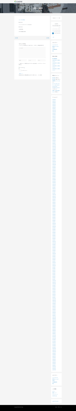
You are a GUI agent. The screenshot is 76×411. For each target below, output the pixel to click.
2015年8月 (53, 211)
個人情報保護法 (54, 58)
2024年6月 (54, 135)
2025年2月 (54, 123)
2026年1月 (53, 108)
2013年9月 (53, 244)
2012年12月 (54, 253)
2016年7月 (53, 200)
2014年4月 (53, 235)
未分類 (53, 380)
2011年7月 (53, 270)
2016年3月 (54, 205)
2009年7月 (54, 306)
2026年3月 (54, 107)
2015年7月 (53, 212)
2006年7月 (54, 356)
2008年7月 (54, 324)
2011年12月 (54, 262)
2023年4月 (54, 155)
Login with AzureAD (55, 401)
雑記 (24, 19)
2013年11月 (54, 241)
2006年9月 (54, 353)
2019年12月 (54, 184)
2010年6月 (54, 289)
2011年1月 (53, 279)
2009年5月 (54, 309)
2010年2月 (53, 295)
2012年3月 (53, 258)
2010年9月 (53, 285)
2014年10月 (54, 226)
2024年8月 (54, 132)
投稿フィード (54, 392)
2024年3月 (54, 140)
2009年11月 (54, 300)
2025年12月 (54, 110)
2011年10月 (54, 265)
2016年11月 (54, 196)
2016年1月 (53, 208)
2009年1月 (53, 315)
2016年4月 (53, 203)
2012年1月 (53, 261)
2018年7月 (53, 188)
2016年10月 (54, 197)
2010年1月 (53, 297)
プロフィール (59, 1)
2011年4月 (53, 274)
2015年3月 (53, 218)
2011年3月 (53, 276)
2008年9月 (54, 321)
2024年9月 (54, 131)
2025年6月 (54, 117)
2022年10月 (54, 164)
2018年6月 (54, 190)
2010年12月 (54, 280)
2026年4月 (54, 105)
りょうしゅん (58, 80)
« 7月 (53, 37)
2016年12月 (54, 194)
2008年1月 (54, 333)
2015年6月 (53, 214)
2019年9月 (53, 187)
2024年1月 (53, 143)
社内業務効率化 (54, 49)
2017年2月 (53, 191)
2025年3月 (54, 122)
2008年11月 (54, 318)
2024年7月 (54, 134)
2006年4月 (54, 360)
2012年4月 (53, 256)
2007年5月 (54, 345)
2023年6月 (54, 152)
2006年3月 (54, 362)
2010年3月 (54, 294)
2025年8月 (54, 114)
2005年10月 (54, 369)
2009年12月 (54, 298)
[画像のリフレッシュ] (24, 67)
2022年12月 (54, 161)
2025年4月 (54, 120)
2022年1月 (53, 178)
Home (55, 1)
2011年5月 (53, 273)
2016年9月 (53, 199)
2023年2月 (54, 158)
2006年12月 (54, 348)
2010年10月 (54, 283)
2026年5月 (54, 104)
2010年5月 (53, 291)
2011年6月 (53, 271)
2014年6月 (53, 232)
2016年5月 (53, 202)
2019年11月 (54, 185)
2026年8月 (54, 99)
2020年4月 (54, 182)
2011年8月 (53, 268)
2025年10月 (54, 111)
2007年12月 (54, 335)
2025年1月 (53, 125)
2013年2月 (53, 250)
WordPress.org (54, 395)
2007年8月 (54, 341)
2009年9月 (54, 303)
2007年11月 (54, 336)
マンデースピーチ (55, 377)
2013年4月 (53, 247)
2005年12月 (54, 366)
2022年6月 (54, 170)
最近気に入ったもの (55, 46)
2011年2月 (53, 277)
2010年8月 (54, 286)
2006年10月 (54, 351)
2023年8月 (54, 149)
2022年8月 (54, 167)
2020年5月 (54, 181)
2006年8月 (54, 354)
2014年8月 (53, 229)
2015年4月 (53, 217)
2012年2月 (53, 259)
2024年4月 (54, 138)
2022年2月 (54, 176)
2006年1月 (54, 365)
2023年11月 (54, 146)
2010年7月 (53, 288)
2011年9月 (53, 267)
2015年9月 (53, 209)
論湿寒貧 (53, 80)
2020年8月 (54, 179)
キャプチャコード (24, 70)
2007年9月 (54, 339)
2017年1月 (53, 193)
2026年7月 (54, 101)
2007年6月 (54, 344)
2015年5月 (53, 215)
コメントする (21, 19)
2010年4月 (53, 292)
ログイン (53, 391)
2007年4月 (54, 347)
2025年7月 (54, 116)
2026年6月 (54, 102)
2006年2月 (54, 363)
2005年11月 (54, 368)
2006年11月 (54, 350)
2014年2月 (53, 238)
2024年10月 (54, 129)
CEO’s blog (25, 1)
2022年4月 (54, 173)
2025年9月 (54, 113)
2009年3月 (54, 312)
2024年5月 (54, 137)
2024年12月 (54, 126)
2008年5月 (54, 327)
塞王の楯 (53, 77)
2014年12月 (54, 223)
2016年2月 (53, 206)
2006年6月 (54, 357)
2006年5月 (54, 359)
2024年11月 (54, 128)
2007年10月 (54, 338)
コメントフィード (55, 394)
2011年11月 (53, 264)
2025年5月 (54, 119)
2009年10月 (54, 301)
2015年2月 (53, 220)
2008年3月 (54, 330)
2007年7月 (54, 342)
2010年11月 (54, 282)
